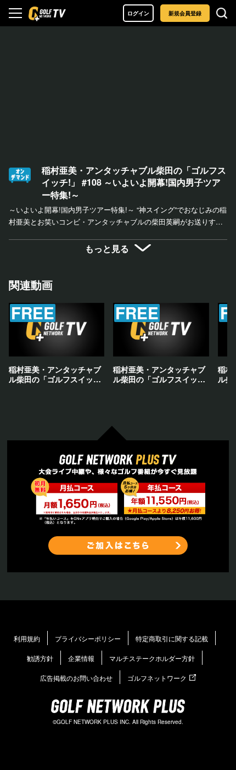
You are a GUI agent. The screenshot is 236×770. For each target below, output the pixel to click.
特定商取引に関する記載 (172, 638)
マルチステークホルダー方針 (152, 658)
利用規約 (27, 638)
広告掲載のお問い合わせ (76, 677)
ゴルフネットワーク (157, 677)
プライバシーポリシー (88, 638)
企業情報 (81, 658)
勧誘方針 (40, 658)
